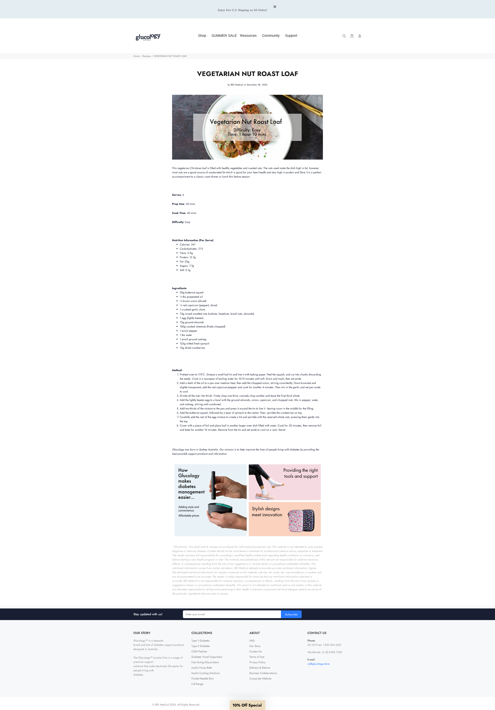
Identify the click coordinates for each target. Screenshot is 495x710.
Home (136, 56)
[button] (247, 705)
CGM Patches (199, 651)
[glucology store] (247, 500)
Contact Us (255, 651)
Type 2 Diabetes (200, 646)
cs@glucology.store (318, 664)
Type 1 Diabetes (200, 641)
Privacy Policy (257, 662)
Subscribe (291, 614)
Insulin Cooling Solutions (205, 673)
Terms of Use (256, 657)
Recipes (146, 56)
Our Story (254, 646)
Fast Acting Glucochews (205, 662)
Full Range (197, 684)
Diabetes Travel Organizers (206, 657)
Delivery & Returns (259, 668)
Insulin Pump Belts (201, 668)
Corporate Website (260, 678)
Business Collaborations (263, 673)
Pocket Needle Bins (202, 678)
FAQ (251, 641)
